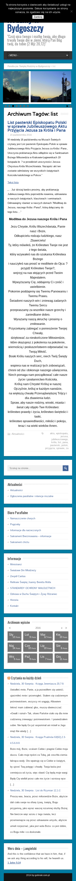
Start (67, 106)
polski (64, 445)
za (67, 448)
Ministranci (16, 564)
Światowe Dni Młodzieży (23, 570)
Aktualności (18, 434)
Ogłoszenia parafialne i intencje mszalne (31, 496)
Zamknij (38, 17)
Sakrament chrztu (19, 542)
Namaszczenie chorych (22, 518)
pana (65, 442)
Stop (70, 106)
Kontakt (14, 606)
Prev (7, 84)
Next (67, 84)
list (59, 442)
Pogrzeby (15, 524)
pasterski (55, 445)
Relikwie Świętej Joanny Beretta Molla (30, 582)
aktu (52, 433)
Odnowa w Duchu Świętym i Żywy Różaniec (33, 594)
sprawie (60, 448)
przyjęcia (50, 448)
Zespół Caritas (18, 576)
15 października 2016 (21, 135)
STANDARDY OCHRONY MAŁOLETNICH (32, 588)
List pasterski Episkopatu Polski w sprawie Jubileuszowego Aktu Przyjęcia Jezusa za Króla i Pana (37, 126)
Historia (14, 600)
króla (53, 442)
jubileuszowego (59, 439)
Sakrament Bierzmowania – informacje (30, 536)
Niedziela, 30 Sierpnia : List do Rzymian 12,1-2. (35, 790)
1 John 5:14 (14, 862)
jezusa (64, 436)
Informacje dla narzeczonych (25, 530)
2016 (38, 628)
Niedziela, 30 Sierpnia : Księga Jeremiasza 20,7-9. (37, 683)
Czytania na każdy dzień (26, 677)
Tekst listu (13, 182)
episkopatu (62, 433)
